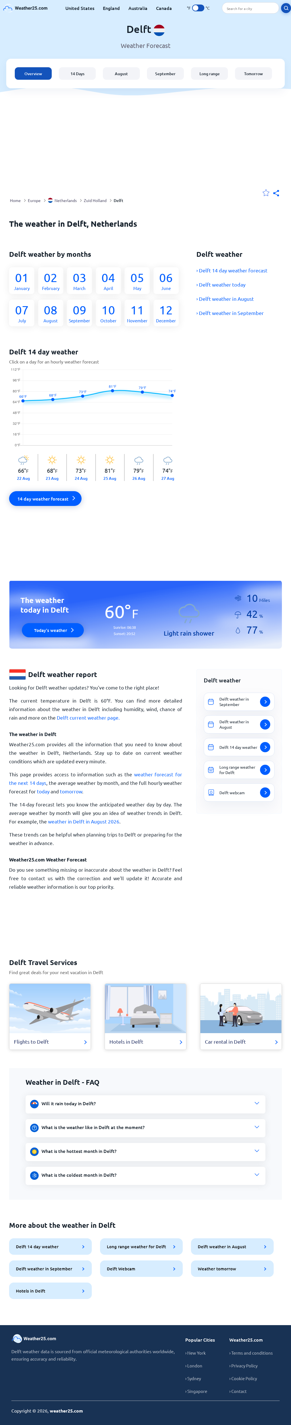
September (165, 73)
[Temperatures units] (198, 8)
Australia (137, 8)
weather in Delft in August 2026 (83, 821)
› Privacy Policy (243, 1365)
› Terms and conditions (251, 1352)
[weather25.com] (25, 8)
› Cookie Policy (243, 1378)
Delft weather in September (44, 1268)
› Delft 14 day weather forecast (231, 270)
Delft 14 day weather (37, 1246)
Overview (33, 73)
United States (79, 8)
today (43, 791)
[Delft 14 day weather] (95, 411)
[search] (286, 8)
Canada (164, 8)
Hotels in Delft (30, 1291)
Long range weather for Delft (136, 1246)
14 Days (77, 73)
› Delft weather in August (225, 299)
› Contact (238, 1391)
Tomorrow (253, 73)
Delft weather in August (222, 1246)
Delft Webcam (121, 1268)
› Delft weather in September (230, 313)
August (121, 73)
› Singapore (196, 1391)
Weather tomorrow (217, 1268)
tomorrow (71, 791)
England (111, 8)
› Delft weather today (221, 284)
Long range (209, 73)
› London (193, 1365)
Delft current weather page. (88, 717)
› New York (195, 1352)
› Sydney (193, 1378)
